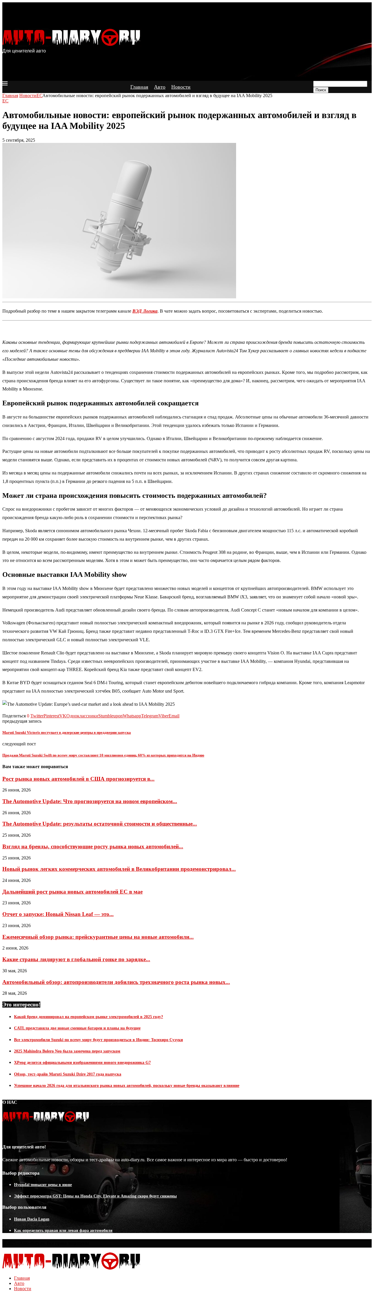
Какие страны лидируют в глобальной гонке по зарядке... (76, 959)
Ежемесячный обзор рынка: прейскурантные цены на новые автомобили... (98, 937)
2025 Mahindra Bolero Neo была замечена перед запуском (67, 1051)
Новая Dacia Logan (31, 1219)
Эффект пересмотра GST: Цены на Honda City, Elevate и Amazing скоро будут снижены (95, 1196)
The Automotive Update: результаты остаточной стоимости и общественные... (99, 824)
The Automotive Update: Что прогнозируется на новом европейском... (89, 801)
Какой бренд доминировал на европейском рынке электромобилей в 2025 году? (88, 1017)
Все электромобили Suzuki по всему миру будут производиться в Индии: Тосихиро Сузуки (98, 1040)
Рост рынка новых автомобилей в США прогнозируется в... (78, 779)
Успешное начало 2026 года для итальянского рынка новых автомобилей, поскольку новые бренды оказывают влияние (126, 1085)
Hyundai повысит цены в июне (43, 1185)
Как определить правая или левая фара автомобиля (63, 1230)
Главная (139, 87)
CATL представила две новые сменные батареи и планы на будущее (77, 1028)
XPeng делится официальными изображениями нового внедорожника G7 (82, 1062)
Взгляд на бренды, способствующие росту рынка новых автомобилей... (92, 846)
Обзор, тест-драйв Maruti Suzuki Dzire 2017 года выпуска (67, 1074)
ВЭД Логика (144, 311)
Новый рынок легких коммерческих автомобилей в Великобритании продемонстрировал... (119, 869)
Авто (159, 87)
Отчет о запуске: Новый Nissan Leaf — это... (58, 914)
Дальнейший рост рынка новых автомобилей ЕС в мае (72, 892)
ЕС (39, 95)
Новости (181, 87)
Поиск (321, 90)
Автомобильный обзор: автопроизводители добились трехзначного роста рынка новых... (116, 982)
